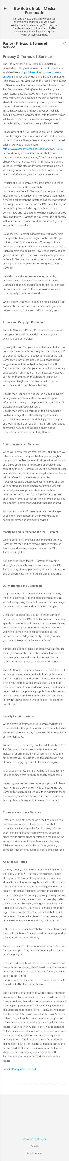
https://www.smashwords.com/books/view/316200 (32, 148)
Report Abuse (34, 1153)
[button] (64, 44)
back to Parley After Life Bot (19, 1069)
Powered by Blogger (34, 1139)
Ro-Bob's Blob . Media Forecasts (35, 10)
